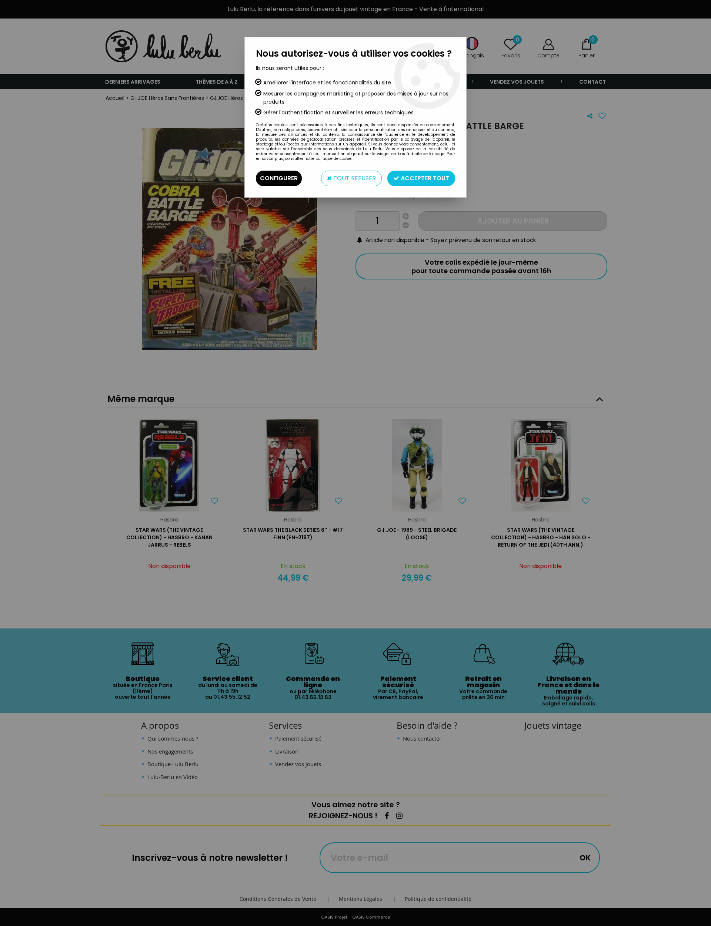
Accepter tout (424, 178)
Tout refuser (354, 178)
